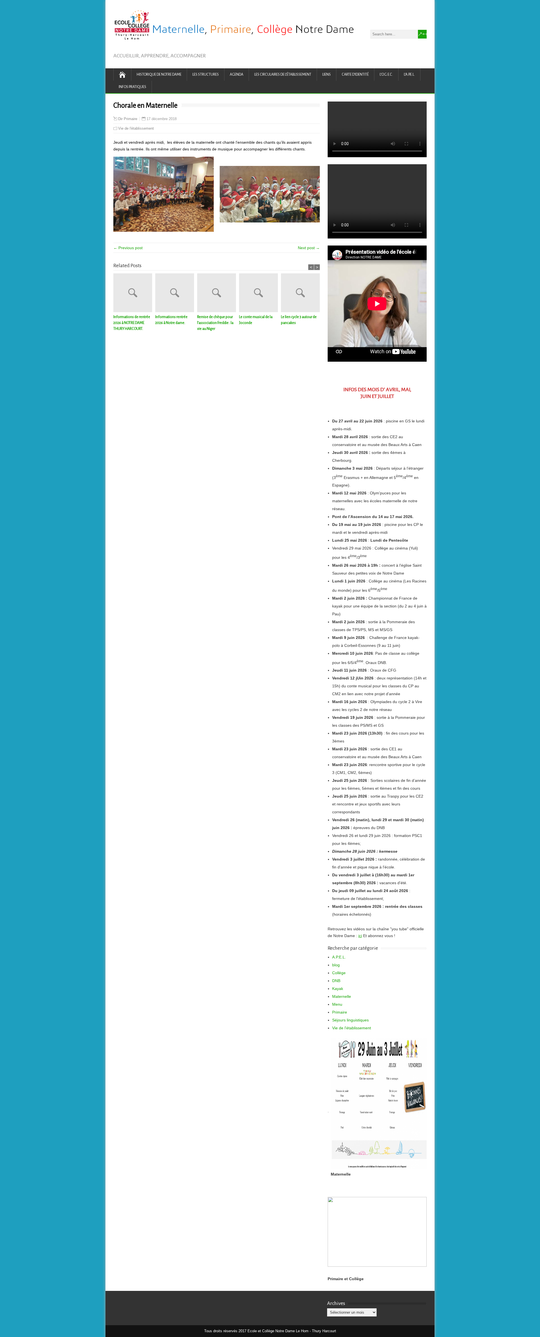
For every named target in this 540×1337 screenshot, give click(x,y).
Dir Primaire (127, 119)
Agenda (236, 74)
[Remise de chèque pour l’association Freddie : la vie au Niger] (218, 293)
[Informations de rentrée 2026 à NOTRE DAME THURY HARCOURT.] (134, 293)
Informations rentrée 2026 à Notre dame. (171, 320)
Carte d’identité (355, 74)
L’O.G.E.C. (386, 74)
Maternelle (341, 996)
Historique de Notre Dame (159, 74)
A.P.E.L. (339, 957)
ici (360, 935)
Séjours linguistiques (350, 1020)
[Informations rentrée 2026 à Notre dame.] (176, 293)
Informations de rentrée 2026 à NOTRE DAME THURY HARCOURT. (131, 323)
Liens (326, 74)
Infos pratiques (132, 87)
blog (336, 965)
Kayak (337, 988)
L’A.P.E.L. (409, 74)
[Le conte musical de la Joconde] (260, 293)
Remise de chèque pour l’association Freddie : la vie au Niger (215, 323)
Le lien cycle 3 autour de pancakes (299, 320)
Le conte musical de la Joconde (256, 320)
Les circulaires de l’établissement (282, 74)
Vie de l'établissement (136, 128)
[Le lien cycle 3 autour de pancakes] (302, 293)
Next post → (309, 248)
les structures (205, 74)
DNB (336, 980)
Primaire (339, 1012)
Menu (337, 1004)
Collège (339, 973)
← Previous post (128, 248)
